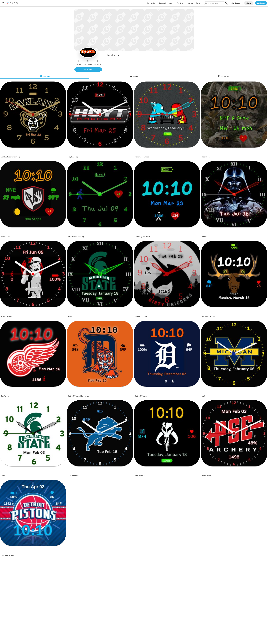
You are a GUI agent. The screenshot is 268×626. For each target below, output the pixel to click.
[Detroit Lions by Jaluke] (100, 433)
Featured (162, 3)
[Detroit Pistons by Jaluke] (33, 513)
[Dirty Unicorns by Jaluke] (167, 274)
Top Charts (180, 3)
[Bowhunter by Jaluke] (33, 194)
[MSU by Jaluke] (100, 274)
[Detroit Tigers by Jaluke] (167, 354)
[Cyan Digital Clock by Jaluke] (167, 194)
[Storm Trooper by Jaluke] (33, 274)
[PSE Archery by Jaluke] (234, 433)
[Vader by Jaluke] (234, 194)
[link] (12, 3)
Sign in (248, 3)
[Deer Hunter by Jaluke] (234, 115)
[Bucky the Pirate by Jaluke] (234, 274)
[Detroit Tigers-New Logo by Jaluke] (100, 354)
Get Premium (151, 3)
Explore (198, 3)
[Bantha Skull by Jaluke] (167, 433)
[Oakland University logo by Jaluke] (33, 115)
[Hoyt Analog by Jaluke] (100, 115)
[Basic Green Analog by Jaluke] (100, 194)
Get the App (261, 3)
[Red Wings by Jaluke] (33, 354)
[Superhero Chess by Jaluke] (167, 115)
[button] (261, 3)
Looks (171, 3)
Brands (190, 3)
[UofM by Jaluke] (234, 354)
